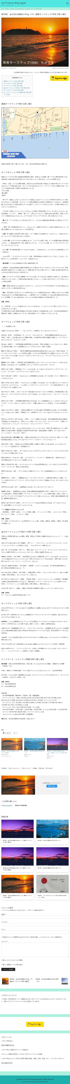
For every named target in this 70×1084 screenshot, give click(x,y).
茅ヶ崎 (42, 768)
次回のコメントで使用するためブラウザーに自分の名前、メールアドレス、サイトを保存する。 (33, 937)
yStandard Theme (26, 1081)
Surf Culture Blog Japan (13, 2)
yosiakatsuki (34, 1081)
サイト (3, 929)
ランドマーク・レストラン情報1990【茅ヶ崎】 (17, 92)
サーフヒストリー (15, 768)
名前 (3, 914)
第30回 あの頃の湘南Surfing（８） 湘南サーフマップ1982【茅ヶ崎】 (57, 752)
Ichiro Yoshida (65, 68)
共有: (7, 94)
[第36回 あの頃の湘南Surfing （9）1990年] (11, 744)
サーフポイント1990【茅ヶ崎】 (12, 83)
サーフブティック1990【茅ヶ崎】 (13, 90)
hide (20, 77)
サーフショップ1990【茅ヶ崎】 (12, 85)
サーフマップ (27, 768)
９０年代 (49, 768)
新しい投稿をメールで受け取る (12, 965)
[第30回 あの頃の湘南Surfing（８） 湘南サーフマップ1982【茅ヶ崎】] (57, 744)
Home (2, 8)
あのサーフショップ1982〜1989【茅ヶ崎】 (16, 88)
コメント (4, 941)
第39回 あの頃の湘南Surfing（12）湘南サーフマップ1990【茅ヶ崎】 (26, 8)
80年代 (7, 8)
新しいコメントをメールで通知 (12, 960)
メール (4, 922)
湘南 (35, 768)
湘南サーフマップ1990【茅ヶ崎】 (13, 81)
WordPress (45, 1081)
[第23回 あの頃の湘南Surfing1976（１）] (34, 744)
